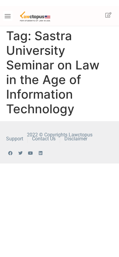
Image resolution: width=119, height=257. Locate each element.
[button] (8, 16)
